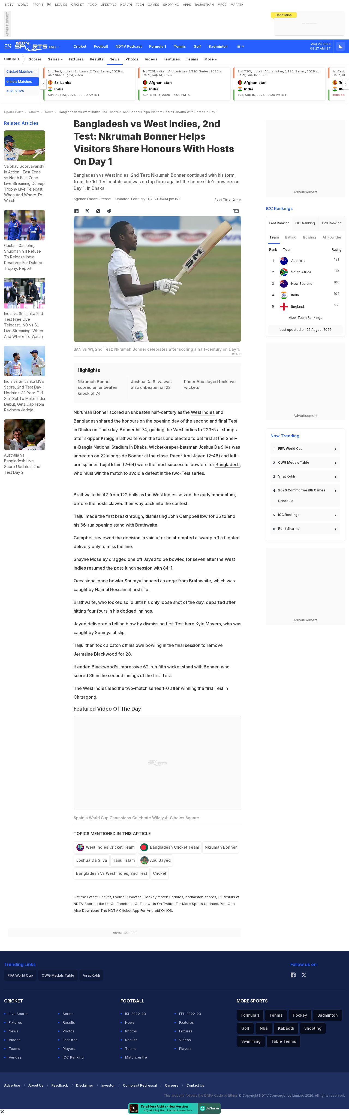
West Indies (203, 412)
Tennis (180, 46)
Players (69, 1048)
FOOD (92, 5)
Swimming (251, 1041)
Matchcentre (136, 1057)
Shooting (312, 1028)
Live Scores (19, 1013)
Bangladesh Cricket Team (174, 847)
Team (274, 237)
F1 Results (227, 897)
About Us (35, 1085)
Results (97, 59)
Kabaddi (286, 1028)
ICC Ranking (73, 1057)
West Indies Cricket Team (110, 847)
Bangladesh (86, 421)
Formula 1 (157, 46)
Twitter (169, 903)
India (295, 295)
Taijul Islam (124, 860)
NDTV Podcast (129, 46)
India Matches (21, 82)
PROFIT (37, 5)
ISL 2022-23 (135, 1013)
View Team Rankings (305, 318)
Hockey (300, 1015)
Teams (192, 59)
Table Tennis (283, 1041)
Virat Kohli (286, 476)
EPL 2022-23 (190, 1013)
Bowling (309, 237)
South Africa (301, 272)
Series (54, 59)
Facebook (125, 903)
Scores (35, 59)
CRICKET (77, 5)
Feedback (60, 1085)
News (115, 59)
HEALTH (126, 5)
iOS (169, 910)
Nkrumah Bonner (221, 847)
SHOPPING (171, 5)
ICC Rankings (288, 515)
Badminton (218, 46)
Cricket (79, 46)
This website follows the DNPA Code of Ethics (201, 1095)
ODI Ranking (305, 223)
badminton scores (200, 897)
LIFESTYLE (108, 5)
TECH (140, 5)
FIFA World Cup (290, 449)
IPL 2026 (17, 91)
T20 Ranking (331, 223)
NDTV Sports (84, 903)
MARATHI (237, 5)
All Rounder (332, 237)
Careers (171, 1085)
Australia (298, 261)
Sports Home (13, 112)
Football (101, 46)
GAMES (153, 5)
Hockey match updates (163, 897)
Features (172, 59)
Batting (290, 237)
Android (153, 910)
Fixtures (76, 59)
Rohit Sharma (288, 529)
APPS (187, 5)
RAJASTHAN (204, 5)
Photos (132, 59)
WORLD (23, 5)
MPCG (222, 5)
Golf (197, 46)
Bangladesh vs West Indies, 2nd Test (111, 873)
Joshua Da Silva (91, 860)
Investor (108, 1085)
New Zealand (301, 284)
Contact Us (195, 1085)
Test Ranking (279, 223)
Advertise (12, 1085)
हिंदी (49, 5)
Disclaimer (84, 1085)
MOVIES (61, 5)
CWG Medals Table (293, 462)
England (297, 306)
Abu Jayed (160, 860)
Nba (264, 1028)
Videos (151, 59)
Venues (15, 1057)
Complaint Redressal (140, 1085)
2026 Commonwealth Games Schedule (301, 495)
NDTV (9, 5)
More (209, 59)
